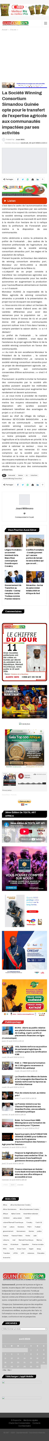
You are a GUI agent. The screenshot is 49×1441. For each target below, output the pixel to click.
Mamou (39, 1240)
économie (6, 1258)
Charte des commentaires (19, 1423)
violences (30, 1253)
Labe (35, 1236)
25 (5, 1367)
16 (37, 1358)
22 (31, 1362)
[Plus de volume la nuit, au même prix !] (7, 1096)
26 (12, 1367)
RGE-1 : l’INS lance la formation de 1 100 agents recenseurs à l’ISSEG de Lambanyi (30, 1065)
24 (44, 1362)
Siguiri (31, 1249)
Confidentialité (24, 1426)
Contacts (36, 1423)
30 (37, 1367)
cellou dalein (17, 1218)
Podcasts (13, 794)
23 (37, 1362)
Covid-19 (39, 1222)
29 (31, 1367)
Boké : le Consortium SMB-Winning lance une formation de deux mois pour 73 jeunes (30, 1122)
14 (24, 1358)
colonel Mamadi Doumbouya (13, 1222)
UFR (22, 1253)
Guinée (20, 475)
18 (5, 1362)
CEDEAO (6, 1218)
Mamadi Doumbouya (26, 1240)
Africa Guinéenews (9, 1209)
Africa (5, 1205)
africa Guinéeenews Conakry (20, 1205)
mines (5, 1244)
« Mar (4, 1370)
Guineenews (20, 1231)
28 (25, 1367)
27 (18, 1367)
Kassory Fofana (17, 1236)
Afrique (5, 1214)
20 (18, 1362)
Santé (12, 1249)
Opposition (25, 1244)
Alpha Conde (15, 1214)
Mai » (10, 1370)
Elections (21, 1227)
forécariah (11, 475)
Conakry (29, 1222)
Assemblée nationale (30, 1214)
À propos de (16, 1420)
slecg (39, 1249)
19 (12, 1362)
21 (24, 1362)
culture (12, 1227)
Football (37, 1227)
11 (5, 1358)
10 (44, 1354)
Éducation (40, 1253)
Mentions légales (31, 1420)
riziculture (34, 475)
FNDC (29, 1227)
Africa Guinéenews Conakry (29, 1209)
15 (31, 1358)
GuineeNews (6, 794)
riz (27, 475)
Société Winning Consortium (12, 478)
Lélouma (6, 1240)
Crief (4, 1227)
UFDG (15, 1253)
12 (12, 1358)
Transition (6, 1253)
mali (13, 1240)
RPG (4, 1249)
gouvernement (8, 1231)
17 (44, 1358)
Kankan (5, 1236)
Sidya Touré (21, 1249)
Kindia (28, 1236)
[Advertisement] (24, 56)
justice (39, 1231)
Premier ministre (38, 1244)
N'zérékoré (14, 1244)
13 (18, 1358)
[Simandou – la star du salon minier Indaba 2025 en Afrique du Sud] (35, 576)
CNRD (27, 1218)
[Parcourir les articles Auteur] (24, 499)
